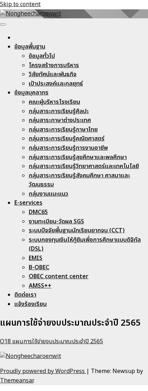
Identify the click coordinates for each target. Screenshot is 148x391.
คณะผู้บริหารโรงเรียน (54, 102)
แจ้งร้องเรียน (30, 304)
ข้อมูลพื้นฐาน (29, 46)
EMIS (35, 258)
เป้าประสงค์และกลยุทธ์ (56, 83)
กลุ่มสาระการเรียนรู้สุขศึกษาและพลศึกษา (78, 157)
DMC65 (38, 212)
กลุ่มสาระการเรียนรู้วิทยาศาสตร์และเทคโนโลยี (84, 166)
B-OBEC (39, 267)
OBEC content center (58, 276)
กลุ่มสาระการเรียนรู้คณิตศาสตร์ (67, 138)
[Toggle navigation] (3, 24)
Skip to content (20, 4)
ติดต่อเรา (25, 294)
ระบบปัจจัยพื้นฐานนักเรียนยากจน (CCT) (77, 230)
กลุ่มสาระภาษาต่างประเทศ (60, 120)
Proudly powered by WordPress (43, 371)
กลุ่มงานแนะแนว (48, 194)
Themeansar (16, 380)
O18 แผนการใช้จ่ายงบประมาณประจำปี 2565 (51, 341)
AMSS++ (40, 285)
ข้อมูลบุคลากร (31, 92)
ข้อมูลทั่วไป (42, 56)
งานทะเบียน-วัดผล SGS (56, 221)
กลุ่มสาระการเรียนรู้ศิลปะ (59, 111)
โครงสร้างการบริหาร (54, 65)
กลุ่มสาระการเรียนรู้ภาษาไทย (63, 129)
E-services (28, 203)
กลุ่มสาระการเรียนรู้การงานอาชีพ (68, 148)
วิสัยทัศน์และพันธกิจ (53, 74)
